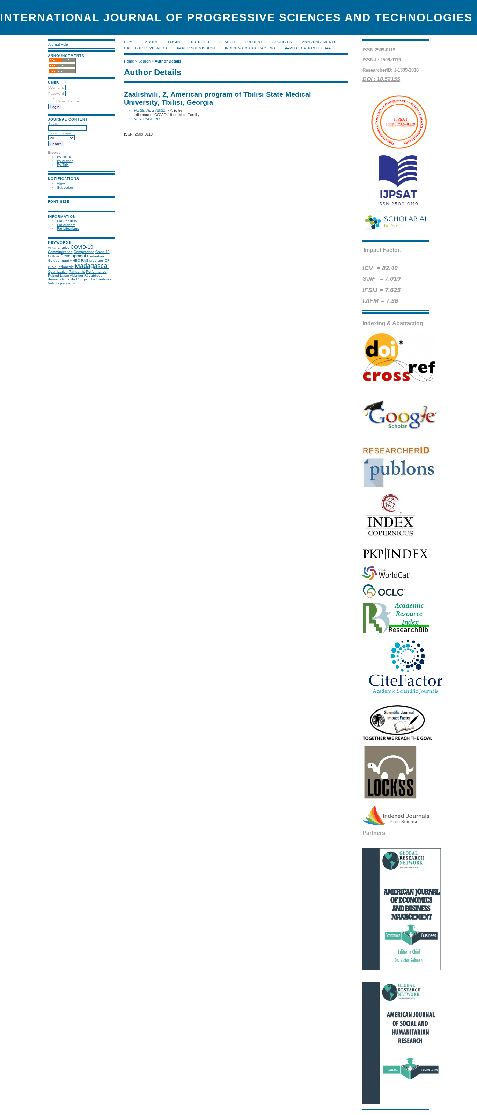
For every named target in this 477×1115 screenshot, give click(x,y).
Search (227, 42)
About (151, 42)
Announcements (319, 42)
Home (129, 42)
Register (199, 42)
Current (254, 42)
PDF (158, 119)
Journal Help (58, 44)
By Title (63, 165)
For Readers (67, 221)
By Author (65, 161)
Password (56, 93)
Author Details (168, 61)
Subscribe (65, 187)
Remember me (68, 101)
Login (174, 42)
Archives (282, 42)
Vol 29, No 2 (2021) (150, 110)
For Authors (66, 225)
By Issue (64, 157)
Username (56, 87)
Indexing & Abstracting (250, 48)
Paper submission (196, 48)
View (61, 183)
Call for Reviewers (145, 48)
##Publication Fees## (308, 48)
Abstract (143, 119)
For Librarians (68, 229)
